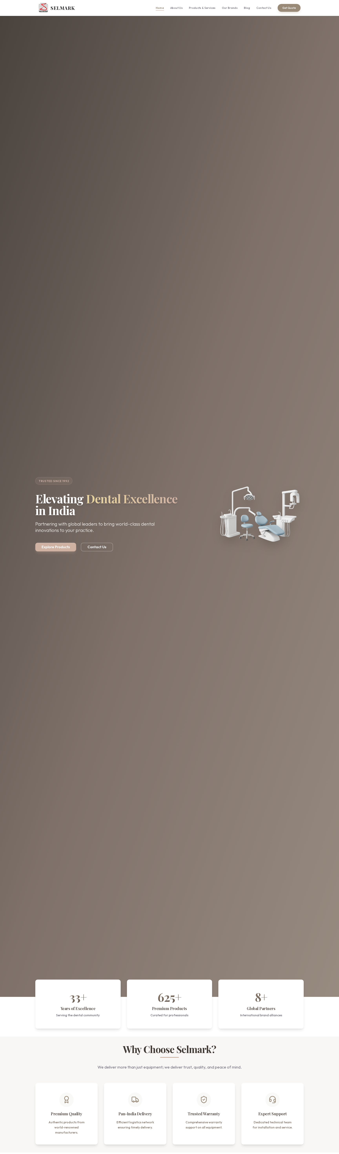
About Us (176, 8)
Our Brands (230, 8)
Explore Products (56, 547)
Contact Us (264, 8)
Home (160, 8)
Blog (247, 8)
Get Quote (289, 8)
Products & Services (202, 8)
